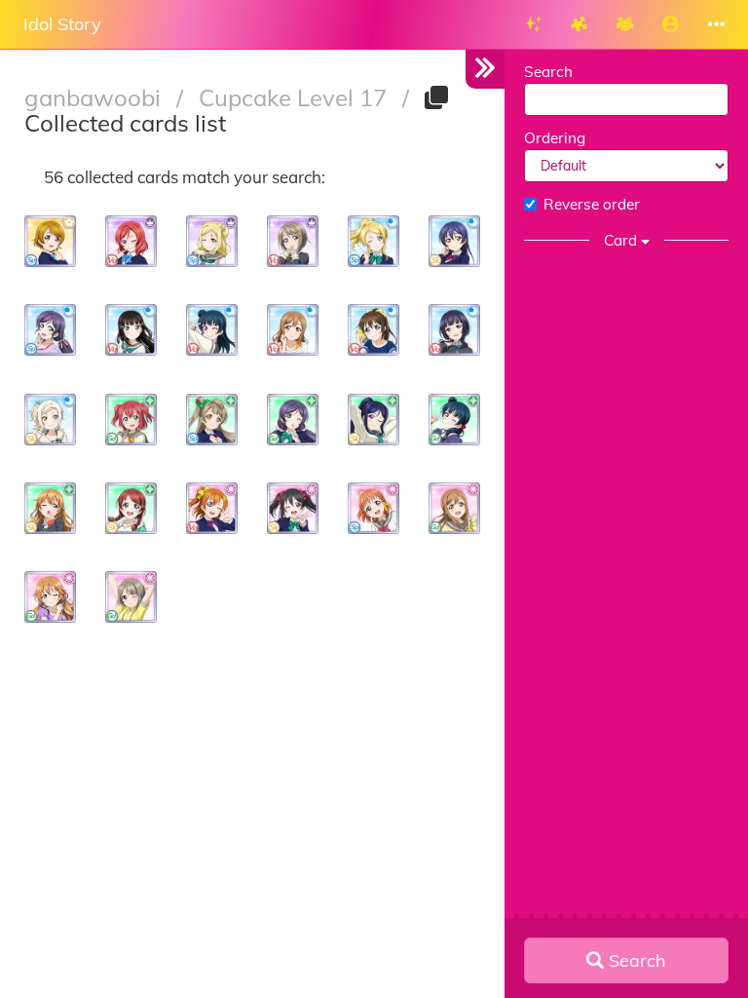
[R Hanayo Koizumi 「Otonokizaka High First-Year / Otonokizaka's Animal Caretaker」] (50, 241)
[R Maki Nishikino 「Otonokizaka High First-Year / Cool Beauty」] (131, 241)
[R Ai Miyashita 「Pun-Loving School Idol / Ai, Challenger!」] (50, 419)
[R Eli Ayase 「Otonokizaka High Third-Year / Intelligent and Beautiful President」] (373, 241)
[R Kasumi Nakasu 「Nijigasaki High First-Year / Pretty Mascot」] (292, 241)
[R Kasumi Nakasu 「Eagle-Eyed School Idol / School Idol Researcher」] (131, 597)
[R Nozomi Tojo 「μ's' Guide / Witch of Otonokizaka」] (50, 330)
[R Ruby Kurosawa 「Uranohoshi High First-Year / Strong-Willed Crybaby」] (131, 419)
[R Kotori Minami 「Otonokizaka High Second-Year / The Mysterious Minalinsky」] (212, 419)
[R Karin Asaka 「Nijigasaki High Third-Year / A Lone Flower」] (454, 330)
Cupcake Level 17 (296, 97)
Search (548, 71)
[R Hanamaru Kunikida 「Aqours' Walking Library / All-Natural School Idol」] (292, 330)
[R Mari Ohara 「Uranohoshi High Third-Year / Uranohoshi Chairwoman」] (212, 241)
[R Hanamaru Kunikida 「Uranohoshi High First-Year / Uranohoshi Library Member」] (454, 508)
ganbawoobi (95, 97)
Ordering (554, 138)
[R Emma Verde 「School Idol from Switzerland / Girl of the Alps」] (131, 508)
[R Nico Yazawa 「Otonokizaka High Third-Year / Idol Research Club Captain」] (292, 508)
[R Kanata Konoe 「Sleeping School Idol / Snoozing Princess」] (50, 597)
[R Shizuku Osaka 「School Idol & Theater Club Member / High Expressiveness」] (373, 330)
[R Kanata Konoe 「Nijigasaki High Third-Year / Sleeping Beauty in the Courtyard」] (50, 508)
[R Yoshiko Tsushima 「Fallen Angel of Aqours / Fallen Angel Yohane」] (454, 419)
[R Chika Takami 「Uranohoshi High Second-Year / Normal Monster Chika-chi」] (373, 508)
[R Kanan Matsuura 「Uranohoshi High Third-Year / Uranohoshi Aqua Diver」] (373, 419)
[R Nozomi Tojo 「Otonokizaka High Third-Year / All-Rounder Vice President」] (292, 419)
